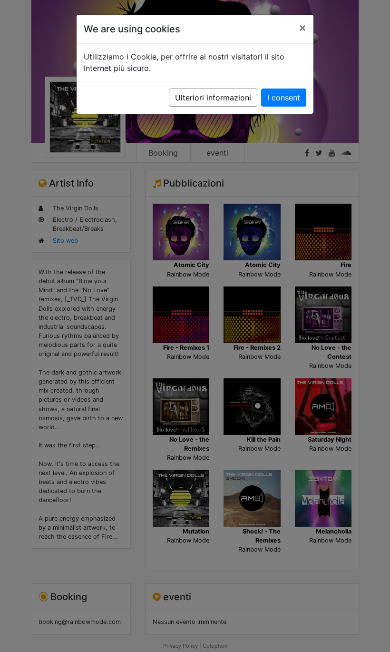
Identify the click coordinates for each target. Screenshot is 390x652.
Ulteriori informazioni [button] (213, 97)
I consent (283, 97)
